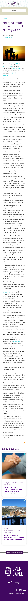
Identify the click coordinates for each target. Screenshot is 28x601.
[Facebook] (16, 590)
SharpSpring (16, 68)
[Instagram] (20, 590)
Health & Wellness (8, 37)
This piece (6, 292)
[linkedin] (24, 590)
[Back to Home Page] (14, 4)
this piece (16, 341)
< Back (5, 18)
